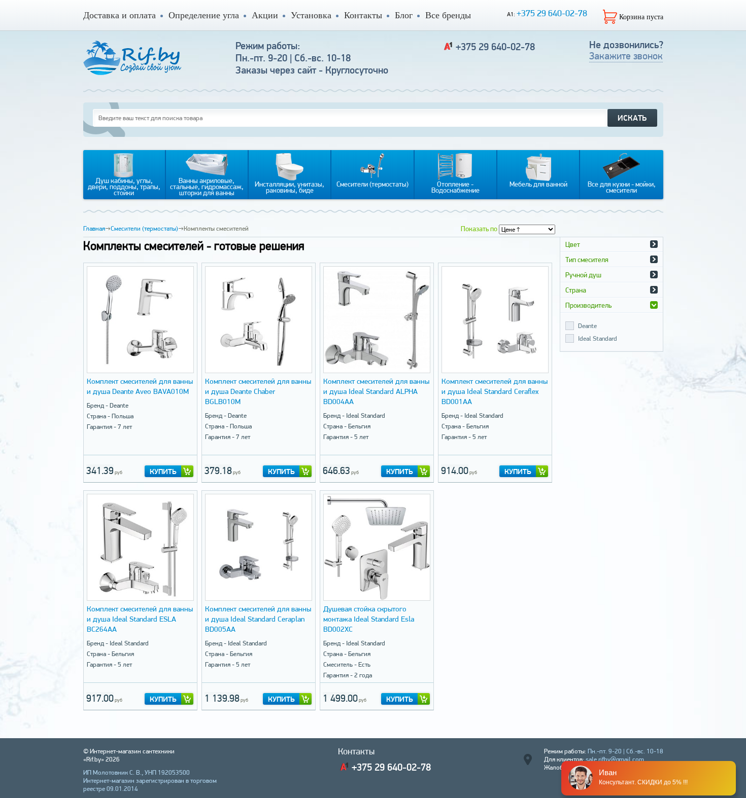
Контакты (363, 15)
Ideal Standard (597, 338)
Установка (311, 15)
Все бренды (448, 15)
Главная (94, 228)
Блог (404, 15)
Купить (163, 471)
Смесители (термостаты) (144, 228)
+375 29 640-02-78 (552, 13)
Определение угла (203, 15)
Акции (265, 15)
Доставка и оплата (119, 15)
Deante (587, 326)
